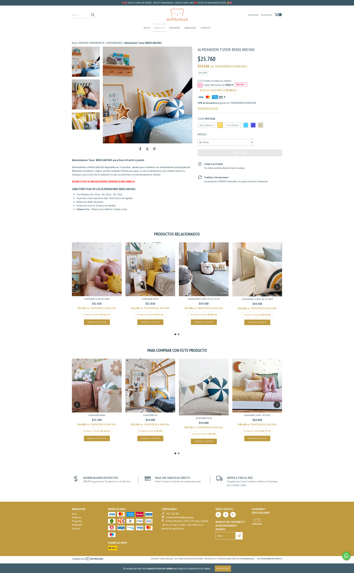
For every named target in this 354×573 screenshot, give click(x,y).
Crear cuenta (253, 15)
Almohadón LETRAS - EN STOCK (257, 415)
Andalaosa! (190, 27)
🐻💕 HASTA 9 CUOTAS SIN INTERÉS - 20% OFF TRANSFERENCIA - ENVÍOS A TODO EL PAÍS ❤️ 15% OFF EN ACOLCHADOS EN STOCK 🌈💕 (177, 2)
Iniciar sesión (266, 15)
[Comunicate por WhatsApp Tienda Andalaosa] (346, 556)
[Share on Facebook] (140, 149)
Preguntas (174, 27)
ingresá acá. (249, 559)
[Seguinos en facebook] (225, 514)
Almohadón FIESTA (204, 418)
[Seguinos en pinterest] (233, 514)
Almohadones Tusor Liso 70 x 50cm (257, 299)
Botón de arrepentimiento (270, 559)
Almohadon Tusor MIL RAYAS (97, 298)
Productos (159, 27)
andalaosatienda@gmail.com (179, 517)
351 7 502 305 (172, 513)
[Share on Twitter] (147, 149)
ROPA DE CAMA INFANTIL (92, 43)
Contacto (205, 27)
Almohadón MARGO (96, 415)
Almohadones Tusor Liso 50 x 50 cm (204, 298)
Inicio (147, 27)
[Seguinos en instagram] (218, 514)
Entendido (223, 568)
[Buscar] (92, 14)
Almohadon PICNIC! (150, 298)
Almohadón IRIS (150, 415)
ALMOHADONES (114, 43)
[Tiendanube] (88, 560)
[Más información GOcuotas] (241, 85)
